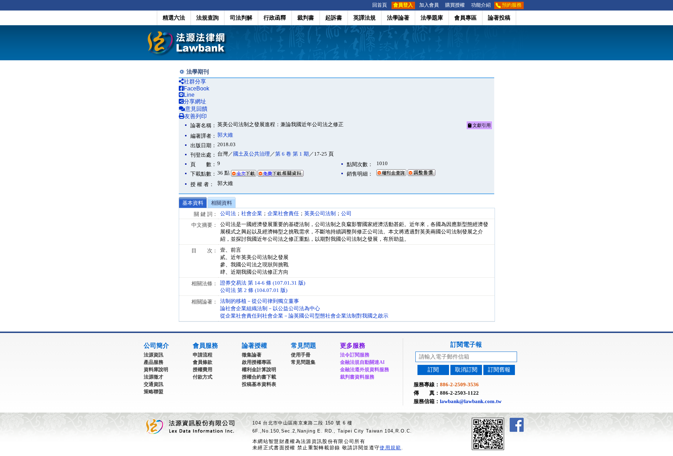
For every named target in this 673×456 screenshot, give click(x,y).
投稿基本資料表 (259, 384)
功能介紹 (481, 5)
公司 (346, 213)
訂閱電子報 (466, 344)
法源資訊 (153, 355)
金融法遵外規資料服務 (364, 369)
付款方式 (202, 377)
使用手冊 (301, 355)
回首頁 (379, 5)
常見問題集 (303, 362)
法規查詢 (207, 18)
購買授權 (455, 5)
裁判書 (305, 18)
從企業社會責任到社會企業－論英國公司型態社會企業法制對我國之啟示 (304, 316)
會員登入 (403, 5)
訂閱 (433, 370)
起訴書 (333, 18)
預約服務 (512, 5)
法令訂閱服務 (354, 355)
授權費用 (202, 369)
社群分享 (195, 81)
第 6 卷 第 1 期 (292, 154)
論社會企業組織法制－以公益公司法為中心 (270, 308)
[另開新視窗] (500, 421)
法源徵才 (153, 377)
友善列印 (195, 116)
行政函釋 (275, 18)
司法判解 (241, 18)
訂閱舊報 (499, 370)
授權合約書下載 (259, 377)
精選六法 (174, 18)
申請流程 (202, 355)
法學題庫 (432, 18)
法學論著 (398, 18)
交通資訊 (153, 384)
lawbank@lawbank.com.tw (471, 401)
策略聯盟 (153, 391)
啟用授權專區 (256, 362)
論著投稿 (499, 18)
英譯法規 (364, 18)
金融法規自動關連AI (362, 362)
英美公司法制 (320, 213)
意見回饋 (196, 109)
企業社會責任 (283, 213)
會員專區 (465, 18)
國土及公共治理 (251, 154)
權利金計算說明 (259, 369)
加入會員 (429, 5)
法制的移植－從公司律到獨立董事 (259, 301)
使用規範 (390, 447)
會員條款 (202, 362)
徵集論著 (251, 355)
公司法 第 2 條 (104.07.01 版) (253, 290)
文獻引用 (481, 125)
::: (367, 5)
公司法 (228, 213)
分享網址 (195, 101)
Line (189, 95)
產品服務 (153, 362)
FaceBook (196, 88)
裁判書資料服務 (357, 377)
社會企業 (251, 213)
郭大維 (225, 135)
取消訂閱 (466, 370)
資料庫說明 (156, 369)
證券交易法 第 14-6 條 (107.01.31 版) (262, 283)
